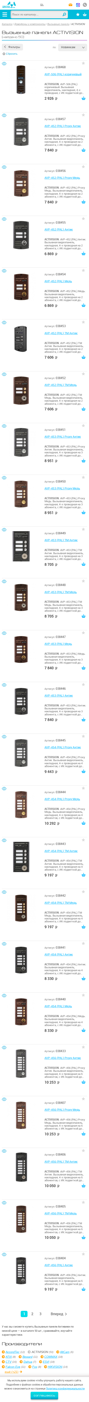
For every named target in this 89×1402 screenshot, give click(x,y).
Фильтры (14, 47)
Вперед (57, 1314)
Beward (27, 1356)
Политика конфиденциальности (65, 1388)
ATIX (9, 1356)
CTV (8, 1361)
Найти (65, 14)
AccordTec (12, 1352)
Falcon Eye (13, 1366)
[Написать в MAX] (78, 5)
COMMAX (50, 1356)
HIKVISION (55, 1366)
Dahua (28, 1361)
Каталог (7, 24)
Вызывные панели (58, 24)
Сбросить (11, 53)
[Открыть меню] (4, 14)
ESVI (46, 1361)
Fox (34, 1366)
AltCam (65, 1352)
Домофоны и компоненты (30, 24)
